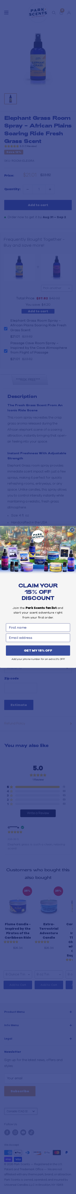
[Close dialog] (72, 530)
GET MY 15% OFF (38, 650)
